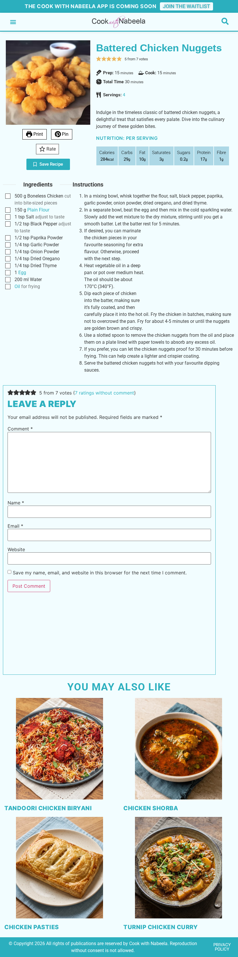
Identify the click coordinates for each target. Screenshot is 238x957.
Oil (17, 286)
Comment (20, 428)
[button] (13, 22)
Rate (50, 149)
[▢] (9, 196)
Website (16, 549)
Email (15, 526)
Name (16, 502)
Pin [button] (64, 134)
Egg (22, 272)
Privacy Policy (222, 947)
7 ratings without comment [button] (104, 393)
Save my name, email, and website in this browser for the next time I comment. (100, 572)
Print (37, 134)
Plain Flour (38, 210)
